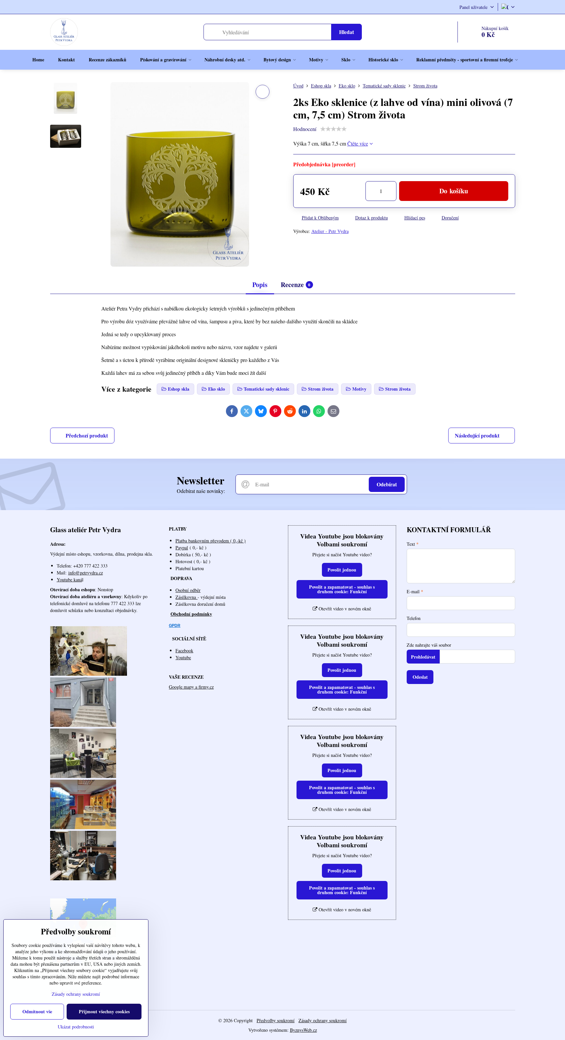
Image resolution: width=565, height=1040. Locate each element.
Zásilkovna (186, 597)
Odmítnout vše (37, 1011)
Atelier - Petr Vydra (330, 231)
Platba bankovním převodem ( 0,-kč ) (210, 540)
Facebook (184, 650)
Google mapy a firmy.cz (191, 687)
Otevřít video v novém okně (344, 608)
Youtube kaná (69, 579)
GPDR (174, 625)
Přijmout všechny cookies (104, 1011)
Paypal (181, 547)
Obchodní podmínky (191, 613)
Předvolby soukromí (276, 1020)
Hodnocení (304, 128)
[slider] (333, 129)
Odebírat (387, 484)
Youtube (183, 657)
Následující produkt (477, 435)
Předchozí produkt (87, 435)
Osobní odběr (188, 590)
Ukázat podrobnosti (76, 1027)
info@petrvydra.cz (85, 572)
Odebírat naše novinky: (201, 490)
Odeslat (420, 676)
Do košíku (453, 191)
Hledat (346, 32)
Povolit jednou (342, 569)
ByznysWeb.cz (303, 1030)
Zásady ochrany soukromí (322, 1020)
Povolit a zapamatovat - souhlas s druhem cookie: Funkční (342, 589)
